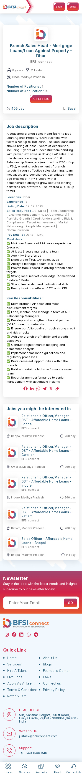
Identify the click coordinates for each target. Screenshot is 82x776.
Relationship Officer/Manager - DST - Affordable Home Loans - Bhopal (46, 420)
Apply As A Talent (20, 683)
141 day (71, 554)
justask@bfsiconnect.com (38, 736)
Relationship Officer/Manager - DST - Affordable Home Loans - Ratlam (46, 512)
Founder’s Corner (56, 670)
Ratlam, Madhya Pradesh (27, 528)
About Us (50, 658)
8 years (17, 70)
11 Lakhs (37, 70)
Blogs (47, 664)
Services (14, 664)
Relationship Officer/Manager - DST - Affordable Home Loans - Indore (46, 481)
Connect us (52, 683)
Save (72, 108)
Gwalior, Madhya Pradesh (28, 466)
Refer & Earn (16, 696)
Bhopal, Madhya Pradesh (27, 436)
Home (12, 658)
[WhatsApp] (38, 388)
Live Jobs (14, 677)
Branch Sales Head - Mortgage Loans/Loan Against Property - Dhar (41, 50)
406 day (17, 108)
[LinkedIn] (31, 388)
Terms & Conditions (22, 690)
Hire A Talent (17, 670)
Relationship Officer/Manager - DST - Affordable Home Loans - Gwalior (46, 451)
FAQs (47, 677)
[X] (50, 388)
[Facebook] (25, 388)
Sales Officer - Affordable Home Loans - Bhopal (46, 541)
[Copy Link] (57, 388)
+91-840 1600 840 (33, 753)
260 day (70, 436)
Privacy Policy (54, 690)
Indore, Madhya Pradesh (27, 497)
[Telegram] (44, 388)
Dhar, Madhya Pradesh (28, 77)
